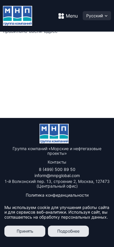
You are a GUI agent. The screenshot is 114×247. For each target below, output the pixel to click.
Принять (25, 231)
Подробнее (68, 231)
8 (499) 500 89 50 (57, 169)
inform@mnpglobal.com (57, 175)
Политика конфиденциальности (57, 195)
